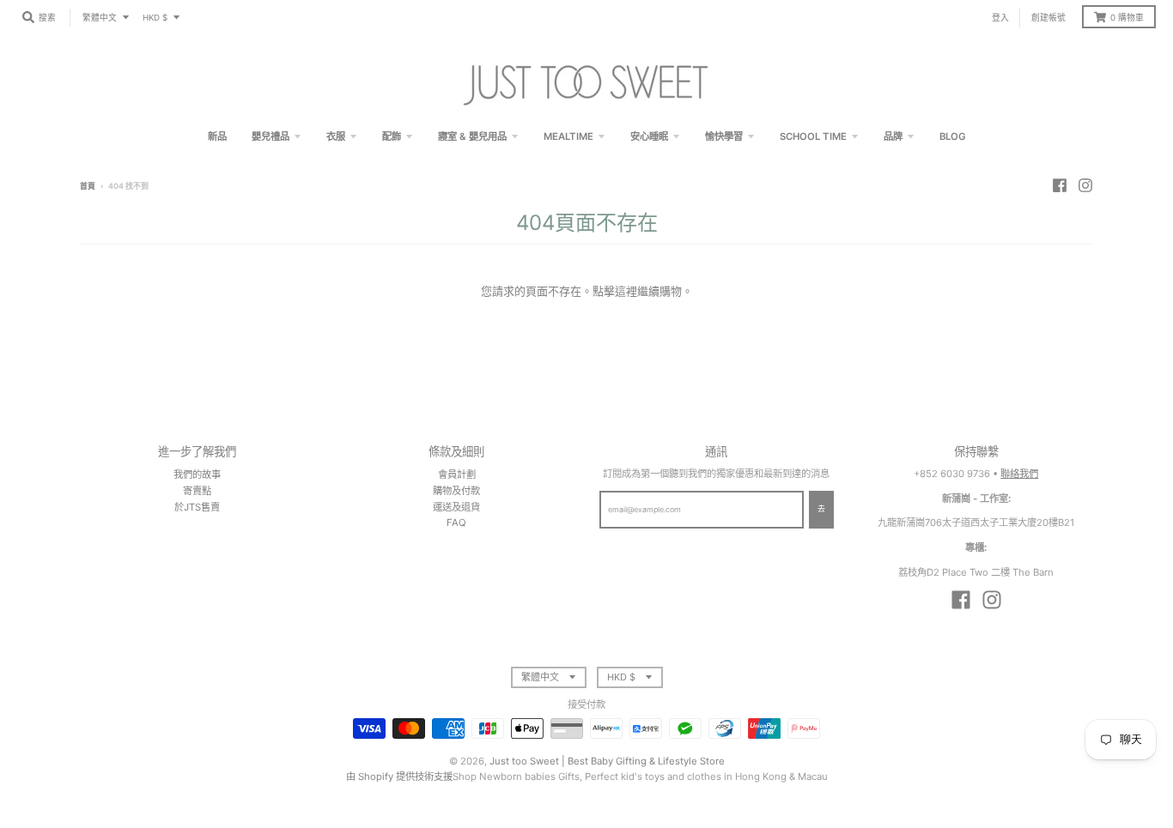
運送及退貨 (456, 507)
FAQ (456, 523)
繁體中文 (99, 17)
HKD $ (155, 17)
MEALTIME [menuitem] (568, 136)
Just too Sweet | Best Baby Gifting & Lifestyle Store (607, 761)
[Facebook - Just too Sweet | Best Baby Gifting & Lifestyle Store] (1059, 185)
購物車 (1127, 17)
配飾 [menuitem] (391, 136)
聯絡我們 (1019, 474)
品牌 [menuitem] (893, 136)
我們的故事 (197, 474)
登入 (1000, 17)
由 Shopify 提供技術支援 (399, 777)
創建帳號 (1048, 17)
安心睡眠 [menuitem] (649, 136)
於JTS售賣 (197, 507)
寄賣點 (197, 491)
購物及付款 (456, 491)
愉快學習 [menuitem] (724, 136)
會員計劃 (457, 474)
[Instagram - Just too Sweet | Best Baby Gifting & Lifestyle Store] (1085, 185)
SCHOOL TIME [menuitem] (813, 136)
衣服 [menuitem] (335, 136)
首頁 (87, 185)
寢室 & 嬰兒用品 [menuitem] (472, 136)
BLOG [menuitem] (952, 136)
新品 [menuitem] (217, 136)
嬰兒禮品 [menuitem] (270, 136)
